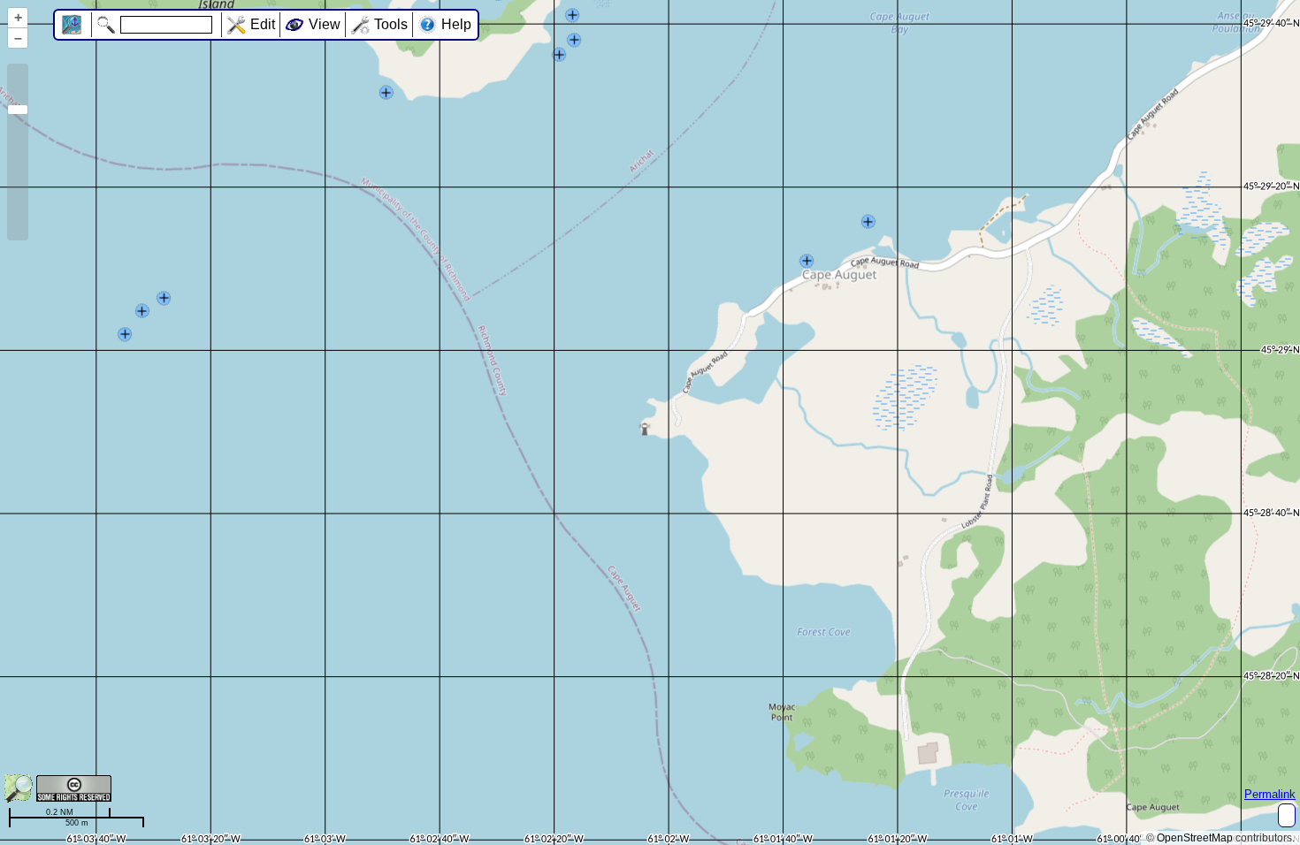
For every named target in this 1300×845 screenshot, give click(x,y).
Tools (391, 24)
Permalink (1270, 794)
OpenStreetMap (1195, 838)
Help (456, 24)
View (324, 24)
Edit (262, 24)
